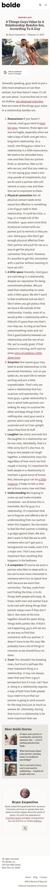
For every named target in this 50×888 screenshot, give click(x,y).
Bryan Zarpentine (17, 34)
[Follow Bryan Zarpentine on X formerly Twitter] (25, 828)
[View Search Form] (40, 5)
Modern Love (25, 17)
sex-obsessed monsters (29, 101)
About (28, 877)
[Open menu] (46, 5)
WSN (28, 818)
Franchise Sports (13, 818)
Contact (43, 877)
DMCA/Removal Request (36, 881)
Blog (35, 877)
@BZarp (37, 821)
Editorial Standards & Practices (32, 885)
